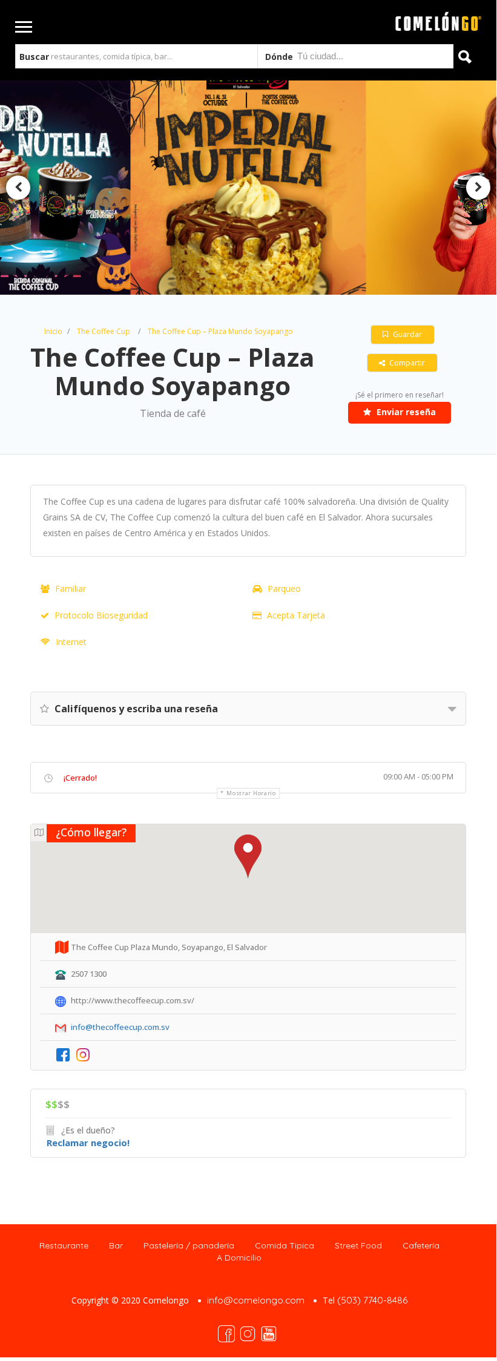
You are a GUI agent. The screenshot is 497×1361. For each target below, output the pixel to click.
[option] (248, 188)
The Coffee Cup (103, 331)
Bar (116, 1245)
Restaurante (63, 1245)
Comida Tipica (284, 1245)
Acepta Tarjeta (296, 615)
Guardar (406, 334)
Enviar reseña (405, 412)
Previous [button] (18, 187)
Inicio (53, 331)
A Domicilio (239, 1257)
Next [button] (478, 187)
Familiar (70, 588)
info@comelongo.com (255, 1300)
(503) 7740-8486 (372, 1300)
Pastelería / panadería (188, 1245)
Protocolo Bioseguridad (101, 615)
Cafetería (421, 1245)
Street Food (358, 1245)
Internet (71, 642)
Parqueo (284, 588)
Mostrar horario (251, 793)
